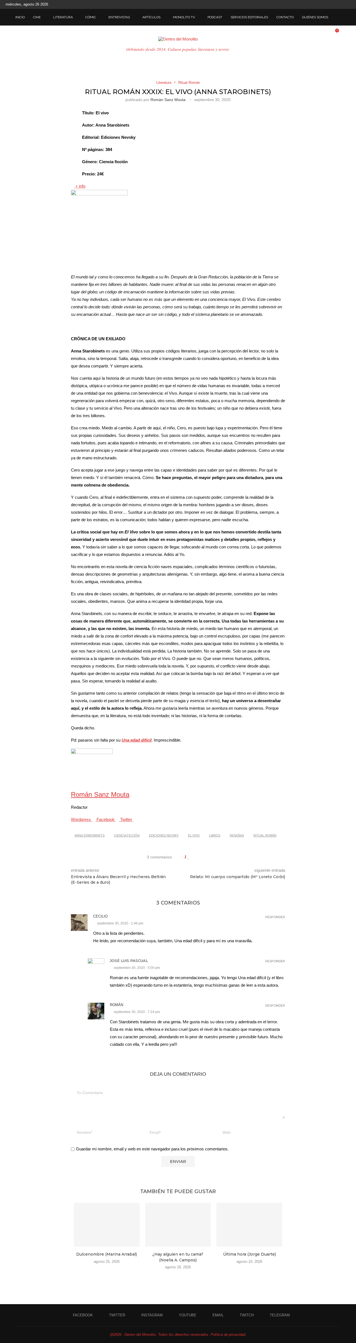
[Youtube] (329, 4)
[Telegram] (349, 4)
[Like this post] (188, 857)
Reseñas (237, 835)
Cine (37, 17)
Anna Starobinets (90, 835)
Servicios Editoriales (249, 17)
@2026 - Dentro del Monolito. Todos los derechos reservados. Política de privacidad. (178, 1334)
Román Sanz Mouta (168, 99)
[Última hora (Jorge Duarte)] (249, 1225)
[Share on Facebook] (194, 857)
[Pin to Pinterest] (204, 857)
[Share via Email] (209, 857)
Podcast (214, 17)
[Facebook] (310, 4)
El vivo (194, 835)
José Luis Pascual (129, 960)
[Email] (336, 4)
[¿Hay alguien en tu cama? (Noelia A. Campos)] (178, 1225)
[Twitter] (317, 4)
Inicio (20, 17)
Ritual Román (264, 835)
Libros (214, 835)
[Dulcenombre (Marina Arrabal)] (107, 1225)
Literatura (63, 17)
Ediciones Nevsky (164, 835)
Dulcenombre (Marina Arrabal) (106, 1254)
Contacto (285, 17)
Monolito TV (184, 17)
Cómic (90, 17)
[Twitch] (342, 4)
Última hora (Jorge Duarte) (249, 1254)
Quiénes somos (315, 17)
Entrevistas (119, 17)
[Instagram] (323, 4)
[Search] (338, 17)
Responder (275, 917)
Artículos (151, 17)
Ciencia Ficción (127, 835)
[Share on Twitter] (199, 857)
